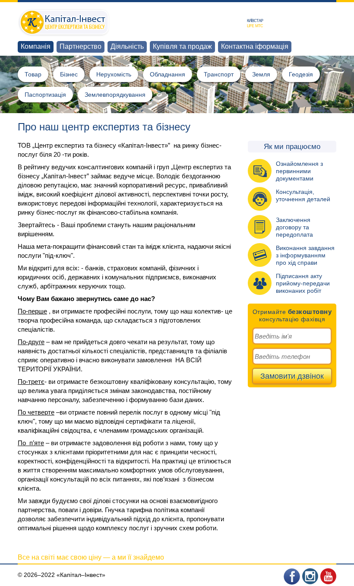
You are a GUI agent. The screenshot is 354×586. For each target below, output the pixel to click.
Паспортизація (45, 94)
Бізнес (69, 74)
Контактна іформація (254, 46)
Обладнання (167, 74)
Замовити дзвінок (292, 376)
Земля (261, 74)
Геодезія (301, 74)
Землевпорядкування (115, 94)
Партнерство (80, 46)
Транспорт (219, 74)
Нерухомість (113, 74)
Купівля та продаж (182, 46)
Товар (33, 74)
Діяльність (127, 46)
